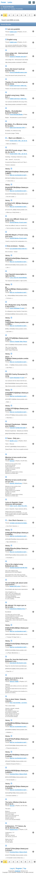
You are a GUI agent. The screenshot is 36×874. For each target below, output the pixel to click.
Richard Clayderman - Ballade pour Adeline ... (16, 425)
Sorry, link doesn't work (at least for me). (15, 70)
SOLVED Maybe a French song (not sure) (21, 222)
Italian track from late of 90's (17, 127)
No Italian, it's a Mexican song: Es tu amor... (16, 125)
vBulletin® (18, 871)
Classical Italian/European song (18, 72)
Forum (3, 2)
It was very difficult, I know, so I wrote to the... (16, 220)
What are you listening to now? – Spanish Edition (23, 175)
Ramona (12, 460)
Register (19, 868)
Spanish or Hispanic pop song (18, 56)
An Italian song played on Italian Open (20, 523)
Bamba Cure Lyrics (15, 586)
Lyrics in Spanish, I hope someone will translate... (14, 503)
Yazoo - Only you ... (14, 438)
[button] (5, 15)
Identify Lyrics (13, 441)
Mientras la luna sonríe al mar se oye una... (15, 458)
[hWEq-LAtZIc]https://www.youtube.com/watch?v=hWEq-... (20, 322)
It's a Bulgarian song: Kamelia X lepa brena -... (16, 305)
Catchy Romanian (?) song (17, 308)
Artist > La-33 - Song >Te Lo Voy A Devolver (21, 506)
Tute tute (12, 805)
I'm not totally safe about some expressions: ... (16, 583)
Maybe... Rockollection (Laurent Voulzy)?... (13, 112)
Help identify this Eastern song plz (19, 663)
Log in (12, 868)
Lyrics (10, 2)
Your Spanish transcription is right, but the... (15, 275)
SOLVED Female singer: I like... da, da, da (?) (16, 151)
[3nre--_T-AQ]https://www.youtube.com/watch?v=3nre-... (18, 358)
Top (24, 868)
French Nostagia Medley (16, 114)
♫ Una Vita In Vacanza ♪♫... (17, 520)
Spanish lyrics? (14, 829)
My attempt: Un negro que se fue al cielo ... (15, 606)
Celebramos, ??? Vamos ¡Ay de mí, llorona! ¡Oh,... (15, 827)
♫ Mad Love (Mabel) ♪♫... (16, 138)
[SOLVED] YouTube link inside (18, 427)
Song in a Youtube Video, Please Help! (20, 341)
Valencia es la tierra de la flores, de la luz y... (14, 679)
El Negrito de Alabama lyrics (17, 608)
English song (13, 31)
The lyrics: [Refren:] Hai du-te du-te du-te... (15, 803)
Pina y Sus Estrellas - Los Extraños (19, 702)
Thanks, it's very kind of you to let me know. (16, 83)
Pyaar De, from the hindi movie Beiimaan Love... (16, 660)
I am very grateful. (13, 29)
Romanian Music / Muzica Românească (20, 774)
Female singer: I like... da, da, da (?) (19, 140)
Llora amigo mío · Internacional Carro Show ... (16, 54)
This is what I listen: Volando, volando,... (15, 700)
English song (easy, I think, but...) (18, 85)
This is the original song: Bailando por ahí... (14, 565)
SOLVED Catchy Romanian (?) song (16, 375)
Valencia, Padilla (14, 681)
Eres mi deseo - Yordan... (16, 246)
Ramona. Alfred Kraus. (16, 483)
